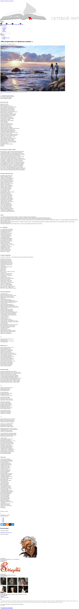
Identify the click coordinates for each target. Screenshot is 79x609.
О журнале (5, 27)
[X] (10, 524)
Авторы (4, 29)
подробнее (2, 561)
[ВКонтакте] (4, 524)
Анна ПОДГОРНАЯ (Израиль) (6, 91)
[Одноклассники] (7, 524)
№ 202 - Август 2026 (4, 597)
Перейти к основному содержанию (6, 0)
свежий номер (4, 25)
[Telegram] (1, 524)
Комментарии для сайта (6, 532)
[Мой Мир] (13, 524)
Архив (4, 30)
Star (3, 517)
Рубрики (4, 28)
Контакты (4, 31)
